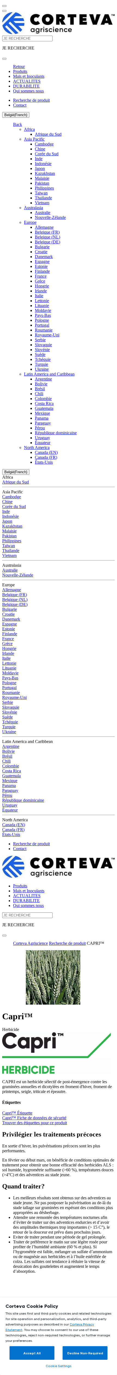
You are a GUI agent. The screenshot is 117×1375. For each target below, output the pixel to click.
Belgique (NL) (47, 237)
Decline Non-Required (85, 1353)
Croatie (41, 251)
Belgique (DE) (47, 242)
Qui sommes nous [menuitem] (28, 91)
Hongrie (42, 286)
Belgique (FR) (47, 232)
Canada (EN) (46, 452)
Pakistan (42, 183)
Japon (40, 168)
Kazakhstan (45, 173)
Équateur (42, 442)
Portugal (42, 325)
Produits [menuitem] (20, 71)
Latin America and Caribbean (49, 374)
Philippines (44, 188)
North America (37, 447)
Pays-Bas (43, 315)
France (41, 276)
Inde (38, 158)
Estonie (41, 266)
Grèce (40, 281)
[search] (4, 59)
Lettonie (42, 300)
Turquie (41, 364)
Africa (29, 129)
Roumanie (44, 330)
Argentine (43, 379)
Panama (41, 418)
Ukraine (42, 369)
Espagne (42, 261)
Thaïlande (43, 198)
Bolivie (41, 384)
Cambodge (44, 144)
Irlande (41, 291)
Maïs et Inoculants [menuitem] (28, 76)
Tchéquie (43, 359)
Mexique (42, 413)
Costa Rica (44, 403)
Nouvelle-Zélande (50, 217)
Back (17, 124)
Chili (39, 393)
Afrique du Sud (48, 134)
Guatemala (44, 408)
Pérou (40, 428)
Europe (30, 222)
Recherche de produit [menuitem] (31, 100)
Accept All (32, 1353)
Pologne (42, 320)
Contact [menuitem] (19, 105)
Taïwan (41, 193)
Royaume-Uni (47, 335)
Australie (42, 212)
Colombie (43, 398)
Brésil (40, 388)
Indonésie (43, 163)
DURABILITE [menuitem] (26, 86)
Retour (19, 66)
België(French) (15, 115)
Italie (39, 295)
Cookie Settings (58, 1366)
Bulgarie (42, 246)
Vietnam (42, 202)
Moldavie (43, 310)
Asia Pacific (34, 139)
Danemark (44, 256)
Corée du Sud (47, 153)
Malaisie (42, 178)
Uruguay (42, 437)
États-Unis (44, 462)
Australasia (33, 207)
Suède (40, 354)
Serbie (40, 339)
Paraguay (43, 423)
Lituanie (42, 305)
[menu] (4, 6)
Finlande (42, 271)
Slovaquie (43, 344)
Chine (40, 149)
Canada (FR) (46, 457)
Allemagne (44, 227)
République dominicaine (56, 433)
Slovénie (42, 349)
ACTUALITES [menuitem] (27, 81)
